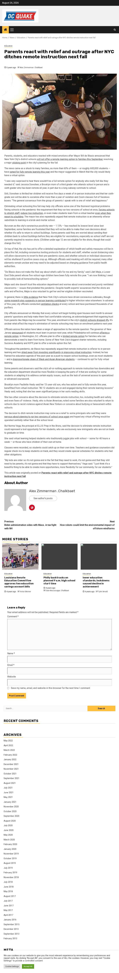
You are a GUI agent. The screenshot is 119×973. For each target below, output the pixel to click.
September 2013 (11, 934)
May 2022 (8, 740)
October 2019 (10, 858)
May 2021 (8, 797)
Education (8, 46)
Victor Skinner (25, 592)
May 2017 (8, 910)
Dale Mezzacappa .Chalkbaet (57, 591)
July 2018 (8, 882)
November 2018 (11, 877)
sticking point (19, 162)
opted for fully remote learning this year (30, 171)
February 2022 (10, 755)
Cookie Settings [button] (12, 966)
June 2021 (8, 792)
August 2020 (10, 820)
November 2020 (11, 806)
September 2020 (11, 816)
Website (11, 676)
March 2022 (9, 750)
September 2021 (11, 778)
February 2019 (10, 872)
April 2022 (8, 745)
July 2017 (8, 901)
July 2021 (8, 787)
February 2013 (10, 938)
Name (11, 653)
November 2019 (11, 853)
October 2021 (10, 773)
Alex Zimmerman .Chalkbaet (31, 68)
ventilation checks (50, 304)
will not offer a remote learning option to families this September (70, 159)
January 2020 (10, 849)
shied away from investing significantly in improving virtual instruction (56, 352)
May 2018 (8, 891)
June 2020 (8, 830)
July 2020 (8, 825)
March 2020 (9, 839)
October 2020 (10, 811)
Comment (13, 616)
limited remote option (73, 336)
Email (10, 665)
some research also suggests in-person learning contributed (35, 300)
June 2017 (8, 905)
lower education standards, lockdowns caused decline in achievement (96, 582)
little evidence (31, 297)
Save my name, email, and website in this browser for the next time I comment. (50, 688)
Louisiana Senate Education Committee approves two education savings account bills (19, 582)
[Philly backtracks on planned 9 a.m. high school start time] (59, 557)
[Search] (115, 29)
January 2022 (10, 759)
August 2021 (10, 783)
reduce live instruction (32, 213)
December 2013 (11, 929)
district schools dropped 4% (94, 320)
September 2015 (11, 924)
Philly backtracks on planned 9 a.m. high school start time (59, 580)
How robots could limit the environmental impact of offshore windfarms (87, 525)
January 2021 (10, 802)
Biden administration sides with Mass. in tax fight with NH (30, 525)
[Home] (5, 30)
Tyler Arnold (103, 592)
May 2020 (8, 835)
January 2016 (10, 919)
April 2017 (8, 915)
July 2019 (8, 868)
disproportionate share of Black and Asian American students (44, 359)
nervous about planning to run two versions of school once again (36, 416)
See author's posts (43, 498)
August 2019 (10, 863)
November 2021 (11, 769)
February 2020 (10, 844)
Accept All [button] (28, 966)
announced (17, 332)
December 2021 (11, 764)
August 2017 (10, 896)
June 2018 (8, 886)
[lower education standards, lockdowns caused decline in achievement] (99, 557)
